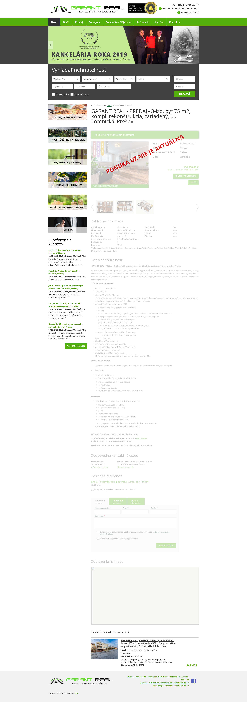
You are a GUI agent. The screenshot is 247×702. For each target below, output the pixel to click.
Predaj (79, 22)
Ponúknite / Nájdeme (118, 22)
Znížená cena (81, 94)
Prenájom (94, 22)
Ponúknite (163, 676)
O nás (66, 22)
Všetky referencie (76, 346)
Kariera (184, 676)
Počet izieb (121, 79)
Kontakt (185, 679)
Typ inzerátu (59, 79)
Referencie (143, 22)
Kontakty (174, 22)
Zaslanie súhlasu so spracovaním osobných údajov (164, 682)
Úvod (54, 22)
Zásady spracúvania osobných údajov (171, 685)
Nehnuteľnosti (90, 79)
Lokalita (141, 79)
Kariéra (159, 22)
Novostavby (62, 94)
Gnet (77, 693)
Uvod (109, 105)
